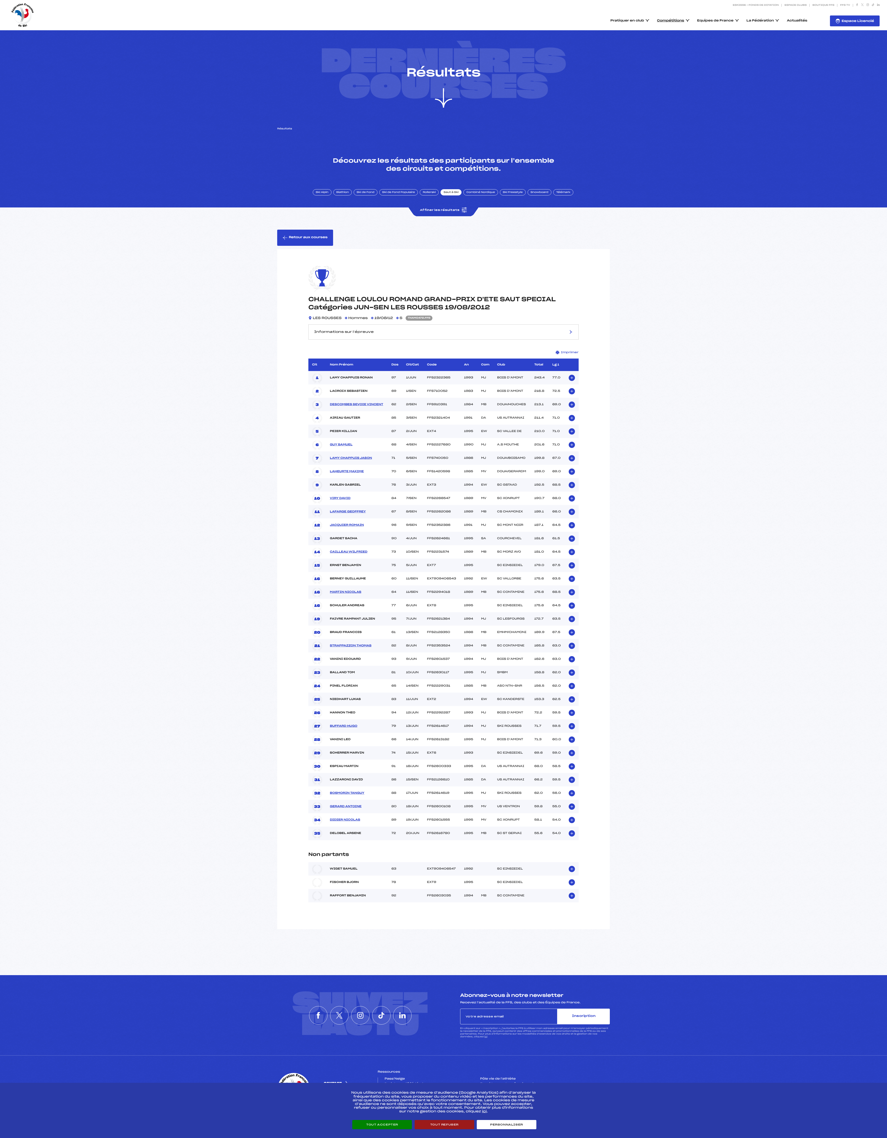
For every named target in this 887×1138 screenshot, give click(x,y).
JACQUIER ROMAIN (347, 525)
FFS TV (845, 5)
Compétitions (670, 20)
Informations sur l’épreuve (344, 332)
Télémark (563, 192)
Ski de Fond (365, 192)
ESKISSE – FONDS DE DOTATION (756, 5)
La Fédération (760, 20)
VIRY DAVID (340, 498)
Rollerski (429, 192)
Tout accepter (382, 1124)
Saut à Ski (451, 192)
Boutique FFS (823, 5)
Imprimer (570, 352)
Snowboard (539, 192)
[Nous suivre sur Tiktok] (873, 5)
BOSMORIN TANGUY (347, 793)
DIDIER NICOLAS (345, 820)
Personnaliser (506, 1124)
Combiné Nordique (480, 192)
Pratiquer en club (627, 20)
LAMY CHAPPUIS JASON (351, 458)
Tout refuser (444, 1124)
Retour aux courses (308, 237)
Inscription (583, 1016)
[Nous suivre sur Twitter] (862, 5)
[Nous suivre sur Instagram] (867, 5)
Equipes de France (715, 20)
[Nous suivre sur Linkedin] (878, 5)
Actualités (797, 20)
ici (485, 1037)
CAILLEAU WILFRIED (349, 552)
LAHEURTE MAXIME (347, 471)
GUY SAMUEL (341, 444)
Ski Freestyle (513, 192)
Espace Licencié (857, 21)
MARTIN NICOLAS (345, 592)
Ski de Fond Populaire (398, 192)
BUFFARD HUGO (343, 726)
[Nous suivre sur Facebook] (857, 5)
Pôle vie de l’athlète (498, 1078)
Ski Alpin (322, 192)
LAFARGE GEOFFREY (348, 511)
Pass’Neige (395, 1078)
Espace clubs (795, 5)
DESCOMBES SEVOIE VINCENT (356, 404)
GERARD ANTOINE (345, 806)
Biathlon (342, 192)
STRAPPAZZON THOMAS (350, 645)
